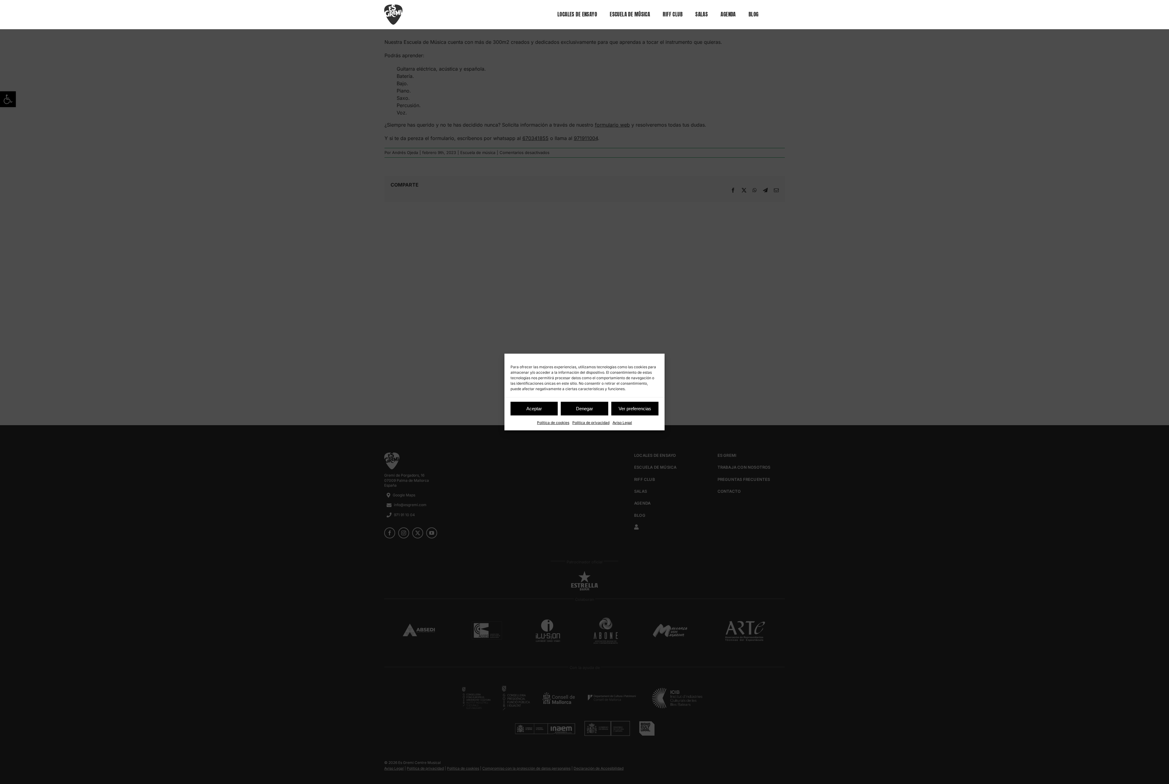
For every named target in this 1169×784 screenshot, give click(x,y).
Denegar (584, 408)
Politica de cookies (553, 422)
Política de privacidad (590, 422)
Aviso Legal (622, 422)
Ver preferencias (635, 408)
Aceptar (534, 408)
